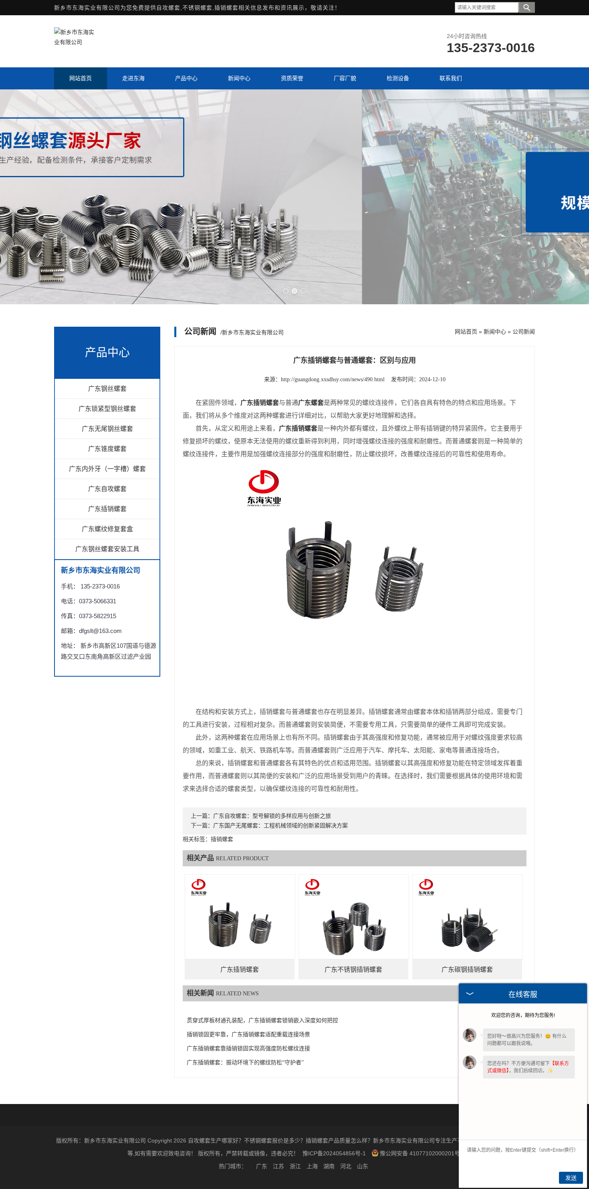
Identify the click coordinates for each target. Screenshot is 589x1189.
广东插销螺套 (107, 509)
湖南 (329, 1166)
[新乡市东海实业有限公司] (74, 42)
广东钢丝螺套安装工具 (107, 549)
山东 (362, 1166)
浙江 (295, 1166)
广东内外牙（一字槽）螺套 (107, 468)
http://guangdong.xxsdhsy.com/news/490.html (333, 379)
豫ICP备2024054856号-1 (334, 1153)
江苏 (278, 1166)
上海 (312, 1166)
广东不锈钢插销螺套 (353, 969)
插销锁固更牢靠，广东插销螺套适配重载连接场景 (248, 1034)
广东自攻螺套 (107, 488)
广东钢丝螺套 (107, 388)
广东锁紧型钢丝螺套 (107, 408)
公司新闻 (523, 331)
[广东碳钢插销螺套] (467, 930)
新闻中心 (495, 331)
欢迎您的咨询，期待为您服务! (523, 1015)
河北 (345, 1166)
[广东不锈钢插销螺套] (354, 930)
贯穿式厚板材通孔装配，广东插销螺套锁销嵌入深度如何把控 (262, 1020)
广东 (261, 1166)
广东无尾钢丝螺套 (107, 428)
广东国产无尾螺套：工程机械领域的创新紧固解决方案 (280, 826)
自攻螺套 (168, 7)
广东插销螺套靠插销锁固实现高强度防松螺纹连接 (248, 1048)
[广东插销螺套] (240, 930)
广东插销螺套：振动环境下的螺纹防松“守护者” (245, 1063)
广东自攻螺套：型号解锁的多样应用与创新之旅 (272, 816)
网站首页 (466, 331)
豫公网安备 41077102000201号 (420, 1153)
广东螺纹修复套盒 (107, 529)
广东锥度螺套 (107, 448)
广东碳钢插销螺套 (467, 969)
